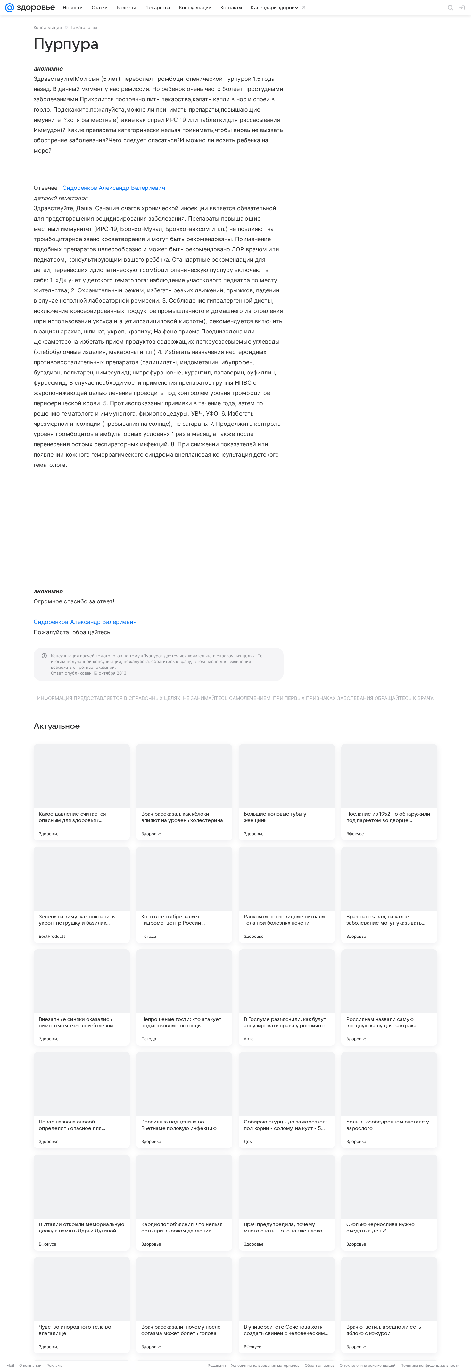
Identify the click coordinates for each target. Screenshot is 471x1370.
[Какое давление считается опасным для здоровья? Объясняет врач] (82, 792)
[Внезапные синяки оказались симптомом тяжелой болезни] (82, 997)
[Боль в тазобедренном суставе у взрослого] (389, 1100)
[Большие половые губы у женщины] (287, 792)
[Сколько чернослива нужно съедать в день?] (389, 1203)
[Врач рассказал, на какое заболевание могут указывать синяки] (389, 895)
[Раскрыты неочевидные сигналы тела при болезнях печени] (287, 895)
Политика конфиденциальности (430, 1365)
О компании (30, 1365)
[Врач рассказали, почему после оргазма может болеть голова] (184, 1305)
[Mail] (9, 7)
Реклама (54, 1365)
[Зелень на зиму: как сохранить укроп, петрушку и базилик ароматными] (82, 895)
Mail (10, 1365)
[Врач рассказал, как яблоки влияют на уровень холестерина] (184, 792)
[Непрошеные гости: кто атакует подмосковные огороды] (184, 997)
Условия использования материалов (265, 1365)
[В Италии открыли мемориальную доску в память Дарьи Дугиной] (82, 1203)
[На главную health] (34, 7)
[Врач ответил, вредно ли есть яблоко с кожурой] (389, 1305)
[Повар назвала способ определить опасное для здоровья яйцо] (82, 1100)
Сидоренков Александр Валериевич (113, 187)
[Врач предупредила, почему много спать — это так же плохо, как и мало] (287, 1203)
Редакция (217, 1365)
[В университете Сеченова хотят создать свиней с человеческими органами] (287, 1305)
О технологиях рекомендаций (367, 1365)
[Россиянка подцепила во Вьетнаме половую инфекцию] (184, 1100)
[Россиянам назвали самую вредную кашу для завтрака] (389, 997)
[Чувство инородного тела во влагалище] (82, 1305)
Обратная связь (320, 1365)
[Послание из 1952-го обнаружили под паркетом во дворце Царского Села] (389, 792)
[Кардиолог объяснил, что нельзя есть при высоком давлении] (184, 1203)
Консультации (48, 27)
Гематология (84, 27)
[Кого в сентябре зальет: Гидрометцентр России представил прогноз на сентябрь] (184, 895)
